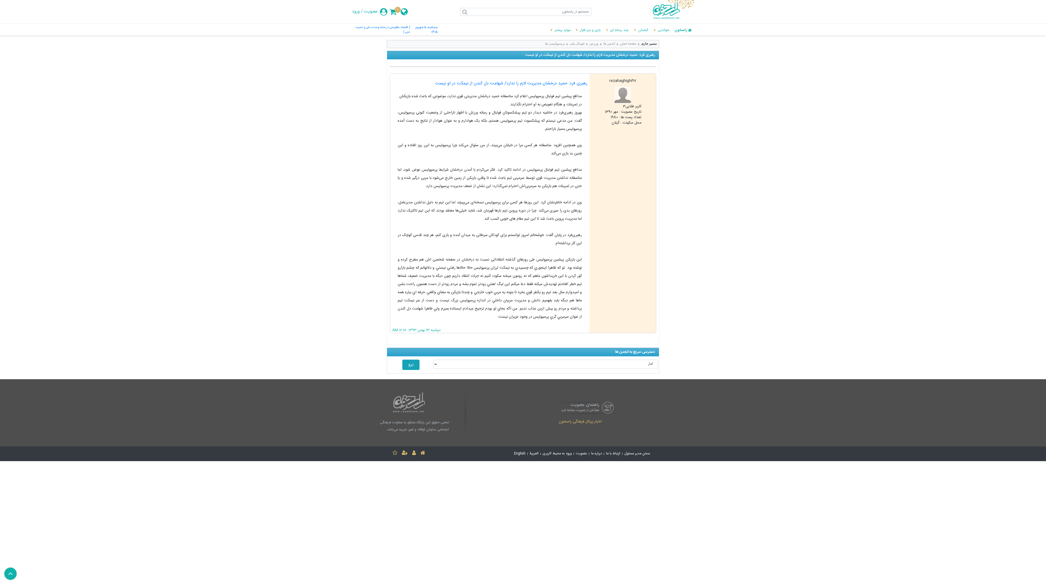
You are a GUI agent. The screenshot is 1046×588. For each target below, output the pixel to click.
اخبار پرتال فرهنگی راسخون (580, 422)
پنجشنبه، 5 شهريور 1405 (426, 30)
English (519, 454)
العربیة (534, 454)
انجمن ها (609, 43)
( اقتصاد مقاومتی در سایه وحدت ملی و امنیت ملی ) (382, 30)
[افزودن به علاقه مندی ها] (395, 454)
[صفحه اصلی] (422, 454)
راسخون (680, 30)
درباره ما (596, 454)
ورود (356, 11)
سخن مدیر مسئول (637, 454)
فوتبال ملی (577, 43)
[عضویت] (405, 454)
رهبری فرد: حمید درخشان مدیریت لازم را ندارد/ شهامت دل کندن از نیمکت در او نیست (511, 83)
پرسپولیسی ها (555, 43)
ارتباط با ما (613, 454)
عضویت (371, 11)
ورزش (593, 43)
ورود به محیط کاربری (557, 454)
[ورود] (414, 454)
